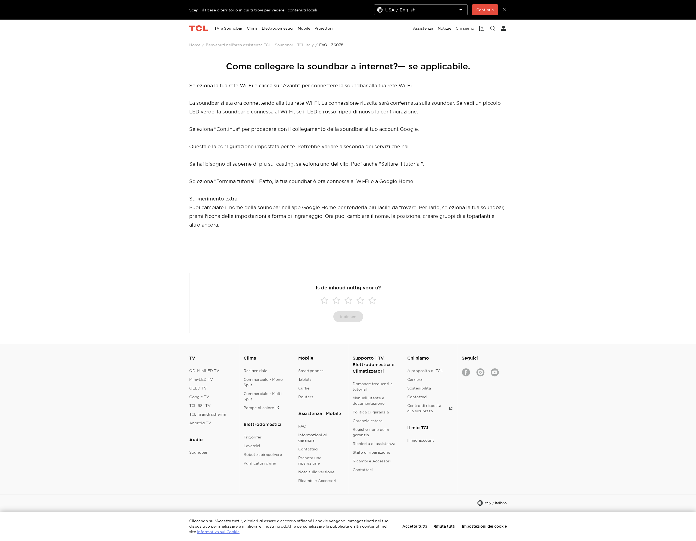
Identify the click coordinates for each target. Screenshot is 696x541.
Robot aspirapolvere (263, 454)
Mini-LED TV (201, 379)
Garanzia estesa (368, 420)
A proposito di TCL (425, 370)
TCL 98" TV (200, 405)
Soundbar (198, 452)
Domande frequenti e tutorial (373, 386)
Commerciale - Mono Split (263, 382)
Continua (485, 9)
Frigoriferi (253, 437)
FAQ (302, 426)
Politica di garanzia (371, 412)
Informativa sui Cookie (218, 531)
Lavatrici (252, 445)
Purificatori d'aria (260, 463)
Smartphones (311, 370)
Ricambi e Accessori (317, 480)
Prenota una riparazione (309, 460)
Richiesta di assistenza (374, 443)
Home (194, 44)
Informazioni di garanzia (312, 437)
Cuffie (303, 388)
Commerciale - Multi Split (263, 396)
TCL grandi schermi (207, 414)
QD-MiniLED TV (204, 370)
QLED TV (198, 388)
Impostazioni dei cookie (484, 526)
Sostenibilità (419, 388)
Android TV (200, 423)
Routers (305, 396)
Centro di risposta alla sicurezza (424, 408)
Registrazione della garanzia (371, 432)
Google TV (199, 396)
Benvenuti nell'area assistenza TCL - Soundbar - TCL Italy (260, 44)
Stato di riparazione (371, 452)
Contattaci (308, 449)
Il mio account (420, 440)
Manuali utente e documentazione (368, 400)
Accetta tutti (414, 526)
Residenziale (255, 370)
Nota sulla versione (316, 471)
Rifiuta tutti (444, 526)
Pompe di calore (259, 407)
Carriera (414, 379)
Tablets (305, 379)
